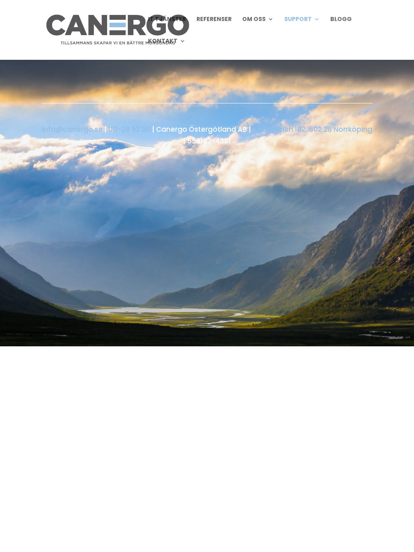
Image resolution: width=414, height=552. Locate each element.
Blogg (341, 19)
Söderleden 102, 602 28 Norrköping (312, 129)
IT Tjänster (167, 19)
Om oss (254, 19)
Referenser (214, 19)
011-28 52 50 (129, 129)
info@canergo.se (72, 129)
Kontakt (162, 41)
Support (298, 19)
